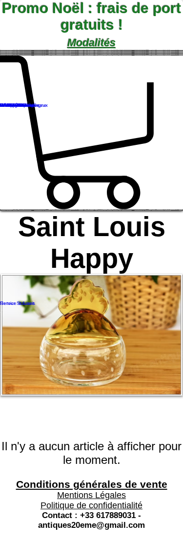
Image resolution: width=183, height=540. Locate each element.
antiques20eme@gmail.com (91, 525)
